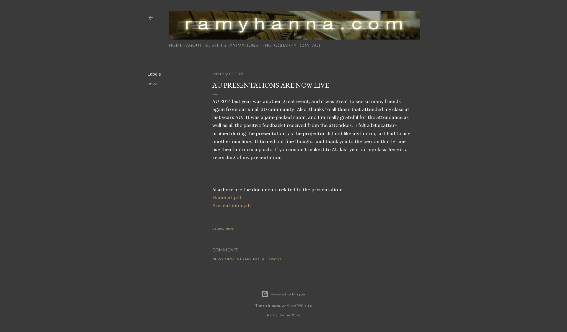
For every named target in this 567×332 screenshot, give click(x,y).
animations (243, 45)
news (152, 83)
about (193, 45)
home (176, 45)
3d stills (215, 45)
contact (310, 45)
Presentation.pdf (231, 205)
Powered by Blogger (288, 294)
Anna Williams (299, 305)
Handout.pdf (227, 197)
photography (278, 45)
